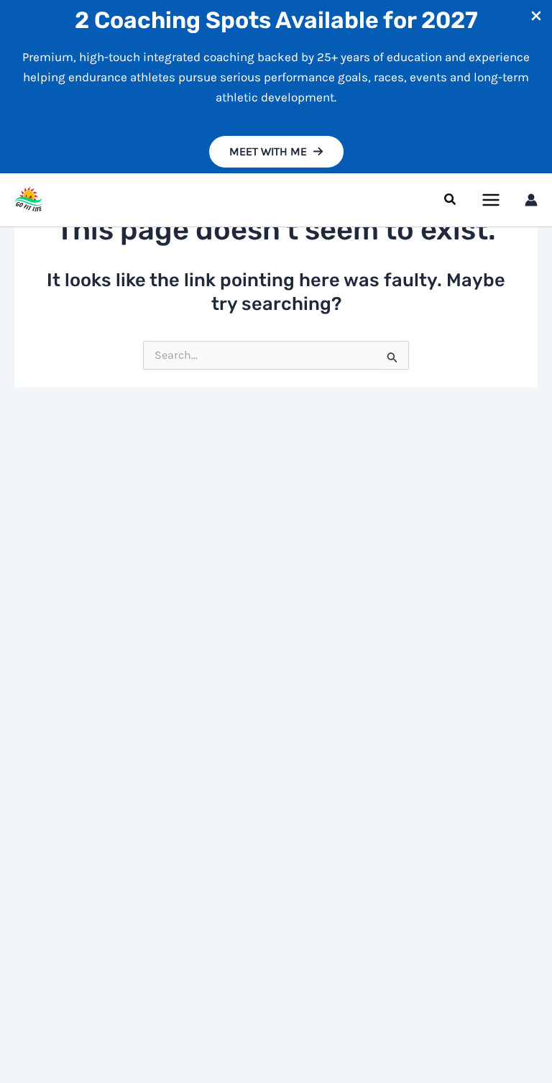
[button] (276, 152)
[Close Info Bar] (536, 17)
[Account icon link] (531, 199)
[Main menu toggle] (491, 199)
